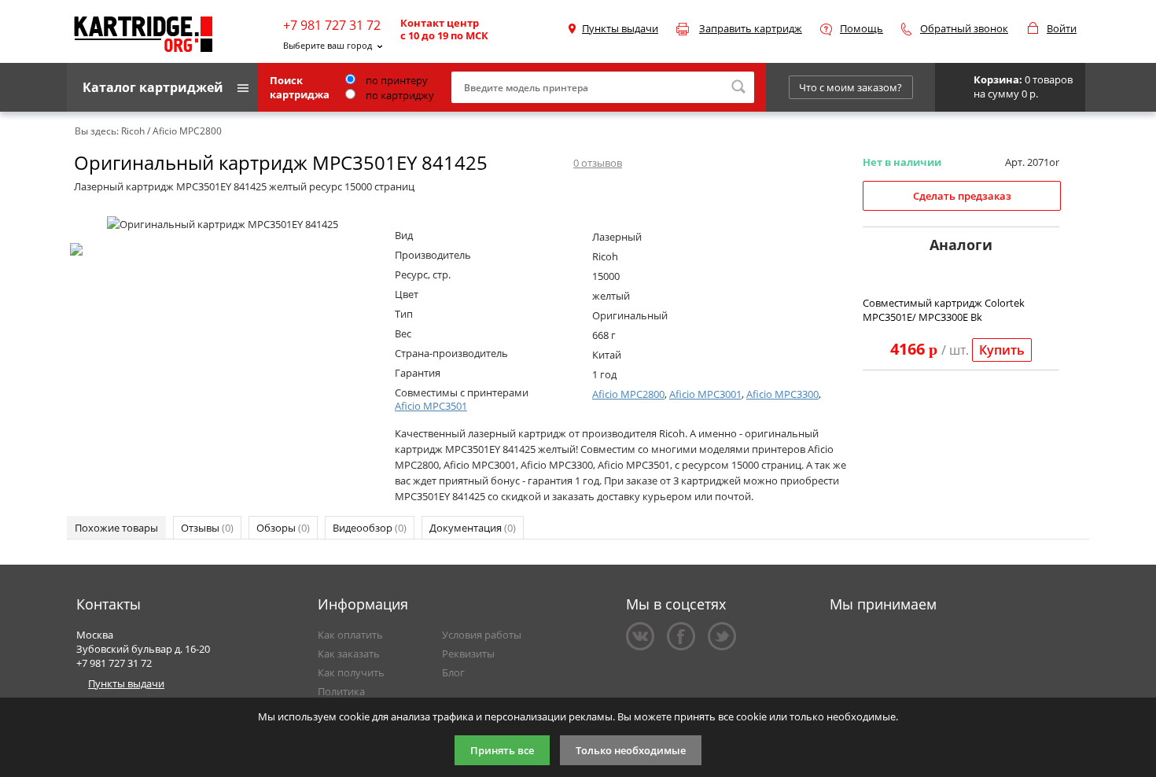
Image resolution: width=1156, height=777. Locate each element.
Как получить (351, 672)
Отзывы (207, 528)
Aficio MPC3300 (782, 394)
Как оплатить (350, 635)
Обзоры (283, 528)
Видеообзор (370, 528)
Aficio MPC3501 (431, 406)
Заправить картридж (750, 28)
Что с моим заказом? (850, 87)
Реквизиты (468, 653)
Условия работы (481, 635)
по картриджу (398, 95)
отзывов (597, 163)
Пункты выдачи (620, 28)
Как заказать (349, 653)
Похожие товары (116, 528)
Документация (472, 528)
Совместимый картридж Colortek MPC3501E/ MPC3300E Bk (944, 310)
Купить (1002, 350)
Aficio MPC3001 (705, 394)
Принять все (502, 750)
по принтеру (395, 80)
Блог (453, 672)
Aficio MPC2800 (628, 394)
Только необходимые (631, 750)
